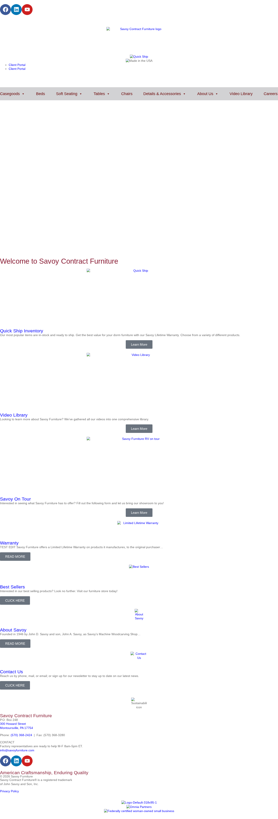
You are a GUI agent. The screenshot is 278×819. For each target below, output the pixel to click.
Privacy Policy (9, 791)
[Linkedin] (16, 9)
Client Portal (17, 65)
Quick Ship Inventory (21, 330)
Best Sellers (12, 586)
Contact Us (11, 671)
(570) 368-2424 (21, 735)
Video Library (241, 94)
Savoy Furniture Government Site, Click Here (31, 21)
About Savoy (13, 629)
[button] (139, 242)
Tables (99, 94)
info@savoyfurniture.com (17, 750)
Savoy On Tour (15, 498)
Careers (271, 94)
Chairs (126, 94)
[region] (139, 183)
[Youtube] (27, 9)
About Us (205, 94)
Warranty (9, 542)
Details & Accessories (162, 94)
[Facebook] (5, 9)
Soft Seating (66, 94)
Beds (40, 94)
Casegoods (10, 94)
